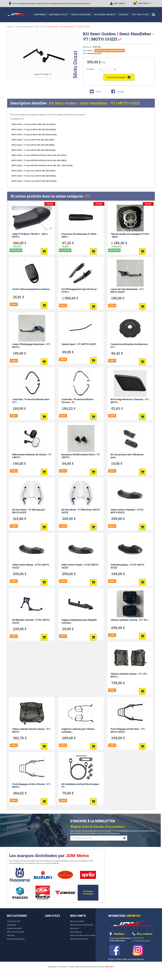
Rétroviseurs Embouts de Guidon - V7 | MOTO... (31, 456)
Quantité (90, 69)
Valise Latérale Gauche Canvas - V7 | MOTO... (31, 730)
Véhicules (123, 14)
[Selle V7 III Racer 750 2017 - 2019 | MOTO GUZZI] (32, 218)
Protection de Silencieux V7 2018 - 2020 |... (80, 235)
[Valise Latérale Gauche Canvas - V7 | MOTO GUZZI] (32, 713)
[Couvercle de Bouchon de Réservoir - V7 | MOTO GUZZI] (130, 328)
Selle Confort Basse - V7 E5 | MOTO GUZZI (30, 566)
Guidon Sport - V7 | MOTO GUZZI (79, 344)
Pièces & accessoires (81, 14)
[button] (153, 14)
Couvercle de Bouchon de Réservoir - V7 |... (130, 345)
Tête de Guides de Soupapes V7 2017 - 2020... (130, 235)
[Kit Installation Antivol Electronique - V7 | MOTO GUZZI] (81, 768)
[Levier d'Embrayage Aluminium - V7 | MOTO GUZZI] (32, 328)
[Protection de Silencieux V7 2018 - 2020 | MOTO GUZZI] (81, 218)
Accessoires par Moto (104, 14)
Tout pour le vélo (139, 14)
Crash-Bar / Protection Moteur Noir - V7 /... (31, 401)
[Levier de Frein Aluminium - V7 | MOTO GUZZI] (130, 273)
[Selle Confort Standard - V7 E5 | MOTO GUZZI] (130, 493)
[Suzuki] (42, 875)
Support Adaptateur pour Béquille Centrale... (79, 621)
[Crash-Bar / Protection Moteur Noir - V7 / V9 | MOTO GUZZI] (32, 383)
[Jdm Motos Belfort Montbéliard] (17, 14)
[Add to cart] (44, 251)
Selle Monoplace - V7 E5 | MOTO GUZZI (127, 566)
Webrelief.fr (109, 967)
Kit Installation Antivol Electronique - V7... (81, 785)
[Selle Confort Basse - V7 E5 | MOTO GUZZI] (32, 548)
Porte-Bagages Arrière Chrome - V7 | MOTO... (31, 785)
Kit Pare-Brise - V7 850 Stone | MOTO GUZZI (81, 511)
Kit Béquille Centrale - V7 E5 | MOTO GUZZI (31, 621)
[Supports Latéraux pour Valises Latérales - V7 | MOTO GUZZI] (81, 713)
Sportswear (40, 14)
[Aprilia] (88, 875)
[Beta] (42, 892)
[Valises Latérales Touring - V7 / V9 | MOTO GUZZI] (130, 604)
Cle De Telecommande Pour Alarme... (31, 289)
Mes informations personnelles (82, 935)
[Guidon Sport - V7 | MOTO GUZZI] (81, 328)
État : (85, 53)
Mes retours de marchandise (81, 925)
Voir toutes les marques (88, 892)
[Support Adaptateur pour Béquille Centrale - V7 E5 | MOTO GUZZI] (81, 604)
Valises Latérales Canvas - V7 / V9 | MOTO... (129, 675)
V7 (87, 196)
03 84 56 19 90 (138, 938)
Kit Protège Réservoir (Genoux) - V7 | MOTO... (130, 401)
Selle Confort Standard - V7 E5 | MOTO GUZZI (127, 511)
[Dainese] (65, 892)
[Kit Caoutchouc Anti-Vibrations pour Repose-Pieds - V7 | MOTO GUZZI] (130, 438)
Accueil (10, 27)
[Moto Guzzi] (65, 875)
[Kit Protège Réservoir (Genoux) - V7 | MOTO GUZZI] (130, 383)
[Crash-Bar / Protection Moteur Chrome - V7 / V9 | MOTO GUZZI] (81, 383)
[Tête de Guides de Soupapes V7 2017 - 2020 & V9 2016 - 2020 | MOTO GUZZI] (130, 218)
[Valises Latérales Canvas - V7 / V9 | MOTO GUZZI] (130, 657)
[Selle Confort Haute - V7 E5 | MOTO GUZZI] (81, 548)
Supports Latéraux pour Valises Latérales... (78, 730)
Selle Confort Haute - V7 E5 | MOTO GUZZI (80, 566)
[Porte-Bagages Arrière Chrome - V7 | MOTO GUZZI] (32, 768)
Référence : (87, 47)
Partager (120, 92)
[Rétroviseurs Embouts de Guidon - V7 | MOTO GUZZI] (32, 438)
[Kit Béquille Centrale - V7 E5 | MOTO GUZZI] (32, 604)
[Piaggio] (20, 892)
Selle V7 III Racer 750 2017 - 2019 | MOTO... (30, 235)
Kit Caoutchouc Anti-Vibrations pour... (127, 456)
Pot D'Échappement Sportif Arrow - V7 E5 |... (80, 290)
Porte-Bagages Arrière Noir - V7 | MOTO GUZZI (128, 730)
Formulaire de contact (141, 941)
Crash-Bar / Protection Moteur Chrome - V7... (77, 401)
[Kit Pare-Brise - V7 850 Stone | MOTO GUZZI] (81, 493)
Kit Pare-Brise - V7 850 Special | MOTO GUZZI (28, 511)
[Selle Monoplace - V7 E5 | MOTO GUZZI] (130, 548)
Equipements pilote (58, 14)
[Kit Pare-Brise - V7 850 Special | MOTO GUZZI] (32, 493)
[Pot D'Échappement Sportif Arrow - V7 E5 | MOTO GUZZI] (81, 273)
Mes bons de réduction (79, 939)
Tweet (98, 92)
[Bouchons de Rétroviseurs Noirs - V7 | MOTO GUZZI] (81, 438)
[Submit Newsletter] (124, 838)
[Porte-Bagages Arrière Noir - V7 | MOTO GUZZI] (130, 713)
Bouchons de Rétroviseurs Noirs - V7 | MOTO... (81, 456)
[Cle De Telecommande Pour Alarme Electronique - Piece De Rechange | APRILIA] (32, 273)
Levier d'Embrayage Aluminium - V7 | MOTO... (31, 345)
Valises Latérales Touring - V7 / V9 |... (130, 620)
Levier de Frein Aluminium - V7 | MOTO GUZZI (127, 290)
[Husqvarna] (20, 875)
